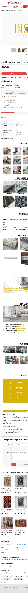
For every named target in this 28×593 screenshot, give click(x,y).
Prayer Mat (20, 10)
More (2, 582)
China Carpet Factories (16, 572)
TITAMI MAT (17, 547)
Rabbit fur (3, 547)
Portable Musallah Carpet (19, 566)
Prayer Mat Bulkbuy (18, 579)
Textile (6, 10)
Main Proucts (4, 552)
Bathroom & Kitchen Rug (6, 550)
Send (14, 464)
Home (2, 10)
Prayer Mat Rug (18, 576)
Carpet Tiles (5, 572)
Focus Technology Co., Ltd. (18, 587)
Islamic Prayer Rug (7, 566)
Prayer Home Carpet (7, 576)
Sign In (3, 107)
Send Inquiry (14, 73)
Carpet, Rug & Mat (12, 10)
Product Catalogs (22, 544)
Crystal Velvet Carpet (19, 550)
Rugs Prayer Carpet (7, 579)
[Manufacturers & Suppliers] (14, 2)
